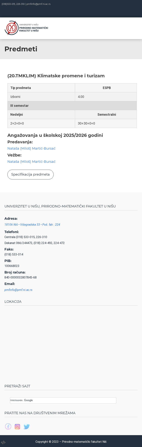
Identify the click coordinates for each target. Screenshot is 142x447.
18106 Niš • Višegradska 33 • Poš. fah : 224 (32, 224)
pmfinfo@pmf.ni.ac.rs (38, 4)
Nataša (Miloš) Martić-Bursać (31, 148)
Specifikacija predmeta (30, 174)
